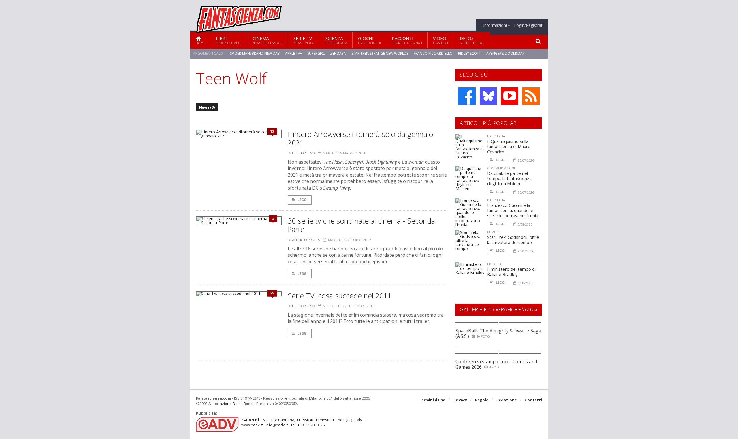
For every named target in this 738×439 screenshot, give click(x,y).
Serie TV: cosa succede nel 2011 (339, 295)
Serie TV (304, 40)
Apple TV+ (293, 53)
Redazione (506, 399)
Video (441, 40)
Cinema (268, 40)
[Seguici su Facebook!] (467, 96)
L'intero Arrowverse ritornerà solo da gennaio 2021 (360, 138)
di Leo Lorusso (301, 153)
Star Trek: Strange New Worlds (379, 53)
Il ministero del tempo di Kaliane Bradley (511, 271)
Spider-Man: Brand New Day (255, 53)
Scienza (336, 40)
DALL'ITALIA (496, 135)
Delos (472, 40)
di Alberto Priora (304, 239)
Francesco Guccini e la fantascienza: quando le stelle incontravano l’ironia (512, 210)
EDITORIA (494, 264)
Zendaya (338, 53)
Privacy (460, 399)
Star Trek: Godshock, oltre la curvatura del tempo (513, 239)
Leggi (302, 199)
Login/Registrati (528, 25)
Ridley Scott (469, 53)
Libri (229, 40)
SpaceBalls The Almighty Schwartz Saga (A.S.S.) (498, 333)
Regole (481, 399)
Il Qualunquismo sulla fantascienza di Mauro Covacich (508, 146)
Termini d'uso (432, 399)
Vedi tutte (530, 309)
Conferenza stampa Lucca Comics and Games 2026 (496, 364)
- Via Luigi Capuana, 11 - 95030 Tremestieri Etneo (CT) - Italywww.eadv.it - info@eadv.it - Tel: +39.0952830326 (301, 422)
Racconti (407, 40)
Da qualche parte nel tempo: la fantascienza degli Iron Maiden (509, 178)
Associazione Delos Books (231, 403)
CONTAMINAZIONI (501, 168)
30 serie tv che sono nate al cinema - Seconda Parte (361, 225)
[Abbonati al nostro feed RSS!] (531, 96)
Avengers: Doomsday (505, 53)
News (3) (207, 107)
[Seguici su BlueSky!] (488, 96)
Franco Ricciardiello (433, 53)
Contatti (533, 399)
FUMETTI (494, 232)
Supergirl (316, 53)
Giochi (369, 40)
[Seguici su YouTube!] (509, 96)
